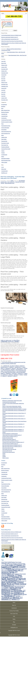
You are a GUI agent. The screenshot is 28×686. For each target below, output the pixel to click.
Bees (2, 108)
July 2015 (3, 90)
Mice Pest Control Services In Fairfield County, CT (12, 445)
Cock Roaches (13, 563)
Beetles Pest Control (16, 562)
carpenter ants (6, 365)
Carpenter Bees (4, 116)
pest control (6, 582)
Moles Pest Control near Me (7, 447)
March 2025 (3, 63)
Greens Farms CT (9, 572)
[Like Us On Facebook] (11, 395)
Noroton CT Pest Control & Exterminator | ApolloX (12, 407)
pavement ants (23, 580)
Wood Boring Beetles (5, 158)
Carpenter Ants (4, 114)
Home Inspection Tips (5, 133)
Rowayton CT (21, 373)
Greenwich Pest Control (20, 573)
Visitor (12, 180)
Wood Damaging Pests (5, 160)
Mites (6, 575)
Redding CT (3, 373)
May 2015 (3, 94)
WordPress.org (4, 172)
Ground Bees (4, 129)
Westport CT (10, 376)
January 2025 (4, 67)
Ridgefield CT (9, 373)
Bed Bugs (3, 106)
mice (2, 575)
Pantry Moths (3, 139)
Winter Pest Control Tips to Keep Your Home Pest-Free (12, 41)
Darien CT (17, 365)
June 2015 (3, 92)
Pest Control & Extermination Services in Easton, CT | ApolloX (14, 409)
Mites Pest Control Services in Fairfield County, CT (12, 446)
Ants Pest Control (6, 562)
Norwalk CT (13, 369)
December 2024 (4, 69)
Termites (3, 152)
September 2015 (4, 86)
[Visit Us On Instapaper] (2, 527)
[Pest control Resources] (7, 550)
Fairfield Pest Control (20, 568)
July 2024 (3, 76)
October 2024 (4, 71)
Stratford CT (16, 374)
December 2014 (4, 99)
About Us (14, 605)
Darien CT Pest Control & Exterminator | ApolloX (11, 406)
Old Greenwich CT (20, 369)
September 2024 (4, 72)
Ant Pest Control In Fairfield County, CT (10, 436)
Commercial (14, 608)
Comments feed (4, 171)
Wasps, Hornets (5, 457)
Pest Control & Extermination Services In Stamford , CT (13, 429)
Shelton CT (19, 592)
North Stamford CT (6, 369)
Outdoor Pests (4, 137)
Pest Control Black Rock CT (10, 370)
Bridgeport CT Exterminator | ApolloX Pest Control (12, 400)
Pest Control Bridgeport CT (13, 585)
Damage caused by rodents (6, 121)
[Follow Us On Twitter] (14, 395)
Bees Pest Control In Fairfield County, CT (10, 440)
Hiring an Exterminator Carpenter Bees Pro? (10, 39)
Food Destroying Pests (5, 125)
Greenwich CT (8, 368)
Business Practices (5, 112)
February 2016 (4, 82)
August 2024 (3, 74)
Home (14, 602)
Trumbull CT (6, 597)
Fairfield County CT (5, 367)
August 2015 (3, 88)
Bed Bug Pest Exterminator (7, 437)
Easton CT (22, 365)
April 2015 (3, 96)
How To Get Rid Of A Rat (6, 542)
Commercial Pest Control (6, 478)
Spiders (2, 150)
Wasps (2, 156)
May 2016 (3, 78)
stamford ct (10, 374)
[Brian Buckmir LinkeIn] (17, 395)
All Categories (4, 104)
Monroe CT (14, 368)
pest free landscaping (20, 372)
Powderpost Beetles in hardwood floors (10, 433)
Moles (2, 135)
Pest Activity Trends (5, 143)
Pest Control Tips (4, 145)
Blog (14, 621)
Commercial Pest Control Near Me (9, 402)
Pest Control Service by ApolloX (9, 372)
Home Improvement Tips (6, 131)
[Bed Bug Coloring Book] (7, 28)
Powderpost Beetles (5, 147)
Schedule (14, 624)
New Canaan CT (20, 368)
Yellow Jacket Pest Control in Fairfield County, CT (12, 435)
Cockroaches (4, 118)
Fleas (2, 123)
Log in (2, 167)
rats (9, 589)
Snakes (3, 453)
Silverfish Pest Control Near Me (8, 452)
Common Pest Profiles (14, 610)
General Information (5, 127)
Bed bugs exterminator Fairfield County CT (9, 37)
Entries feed (3, 169)
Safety (14, 619)
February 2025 (4, 65)
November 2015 (4, 84)
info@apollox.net (14, 627)
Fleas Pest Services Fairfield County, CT (10, 443)
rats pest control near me (7, 450)
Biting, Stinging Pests (5, 110)
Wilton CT (15, 376)
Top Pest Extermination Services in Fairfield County (11, 35)
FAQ (14, 616)
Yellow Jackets (4, 162)
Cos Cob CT (12, 365)
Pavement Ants (4, 141)
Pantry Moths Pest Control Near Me (9, 449)
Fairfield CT (11, 367)
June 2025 (3, 61)
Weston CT (4, 376)
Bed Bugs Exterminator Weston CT (9, 439)
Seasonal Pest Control (5, 148)
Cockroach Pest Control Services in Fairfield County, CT (13, 442)
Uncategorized (4, 154)
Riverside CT (14, 373)
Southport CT (5, 374)
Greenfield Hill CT (18, 367)
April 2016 (3, 80)
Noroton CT (17, 577)
